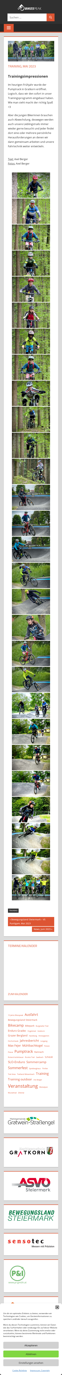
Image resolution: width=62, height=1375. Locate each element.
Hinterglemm (43, 1036)
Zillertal (21, 1093)
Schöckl (49, 1056)
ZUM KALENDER (18, 994)
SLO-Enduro (16, 1062)
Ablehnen (31, 1354)
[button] (57, 1307)
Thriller (45, 1068)
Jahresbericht (29, 1040)
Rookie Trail (30, 1057)
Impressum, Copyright (40, 1370)
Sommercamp (36, 1062)
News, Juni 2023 (42, 929)
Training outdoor (20, 1079)
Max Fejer (14, 1045)
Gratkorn (41, 1031)
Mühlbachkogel (32, 1045)
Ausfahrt (31, 1014)
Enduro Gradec (17, 1030)
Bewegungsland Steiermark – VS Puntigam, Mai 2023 (27, 921)
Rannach (39, 1051)
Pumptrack (23, 1051)
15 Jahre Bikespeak (15, 1015)
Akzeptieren (31, 1345)
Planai (10, 1052)
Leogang (43, 1041)
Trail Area (12, 1074)
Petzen (47, 1046)
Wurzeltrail (12, 1093)
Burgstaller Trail (42, 1026)
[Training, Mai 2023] (31, 185)
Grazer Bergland (18, 1035)
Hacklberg (33, 1036)
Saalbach (39, 1057)
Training (13, 910)
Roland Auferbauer (16, 1057)
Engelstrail (32, 1031)
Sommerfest (18, 1067)
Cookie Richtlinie (19, 1370)
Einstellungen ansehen (31, 1362)
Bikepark (29, 1025)
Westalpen (43, 1087)
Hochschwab (13, 1041)
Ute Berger (37, 1080)
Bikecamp (16, 1025)
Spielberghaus (35, 1068)
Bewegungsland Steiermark (22, 1019)
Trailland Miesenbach (25, 1074)
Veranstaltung (23, 1086)
